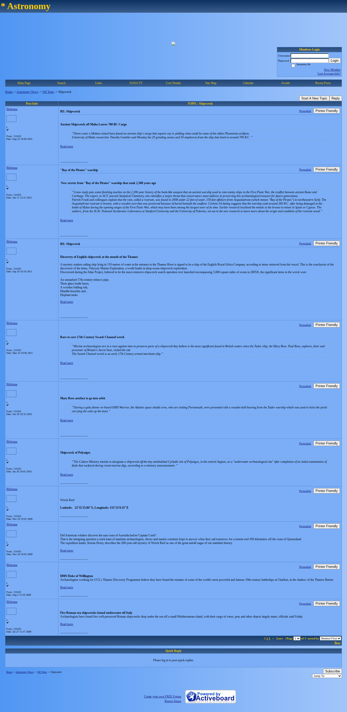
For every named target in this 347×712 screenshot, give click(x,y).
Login (335, 60)
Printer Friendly (327, 111)
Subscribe (332, 671)
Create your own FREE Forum (162, 696)
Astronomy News (27, 92)
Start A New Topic (314, 98)
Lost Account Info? (329, 73)
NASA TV (136, 83)
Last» (280, 638)
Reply (336, 98)
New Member (332, 70)
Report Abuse (173, 701)
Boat (337, 642)
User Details (173, 83)
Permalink (305, 110)
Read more (66, 146)
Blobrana (11, 109)
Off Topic (48, 92)
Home (8, 92)
